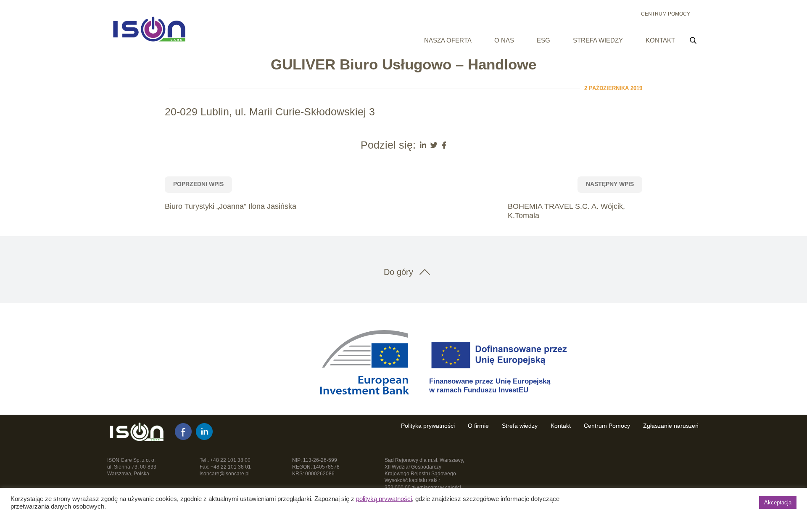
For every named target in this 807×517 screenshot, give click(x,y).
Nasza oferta (448, 40)
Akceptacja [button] (777, 502)
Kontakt (660, 40)
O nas (504, 40)
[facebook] (183, 431)
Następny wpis (610, 184)
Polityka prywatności (428, 425)
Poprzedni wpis (198, 184)
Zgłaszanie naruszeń (671, 425)
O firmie (478, 425)
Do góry (398, 272)
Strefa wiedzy (598, 40)
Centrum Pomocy (665, 14)
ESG (543, 40)
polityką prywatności (384, 499)
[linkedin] (204, 431)
